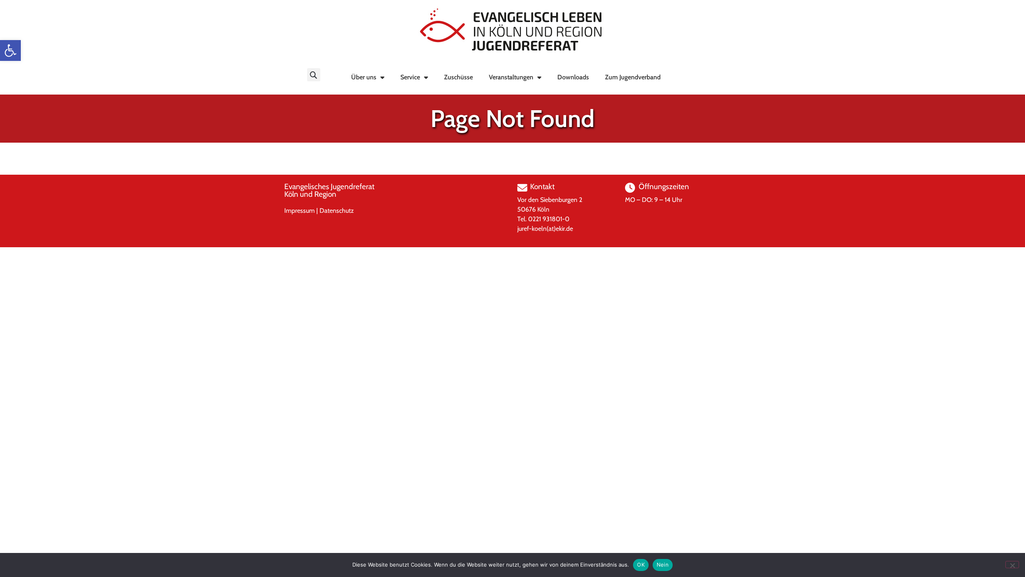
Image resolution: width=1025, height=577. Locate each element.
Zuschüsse (458, 77)
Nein (663, 564)
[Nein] (1012, 564)
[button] (10, 50)
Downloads (573, 77)
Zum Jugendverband (633, 77)
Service (410, 77)
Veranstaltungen (511, 77)
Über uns (363, 77)
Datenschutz (337, 210)
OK (641, 564)
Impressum (299, 210)
